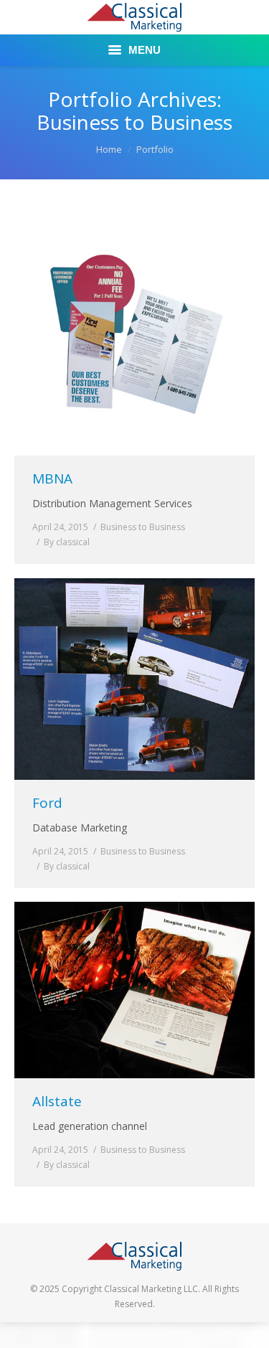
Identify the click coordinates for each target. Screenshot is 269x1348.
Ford (47, 803)
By (67, 542)
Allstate (57, 1102)
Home (109, 149)
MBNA (52, 479)
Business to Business (142, 527)
